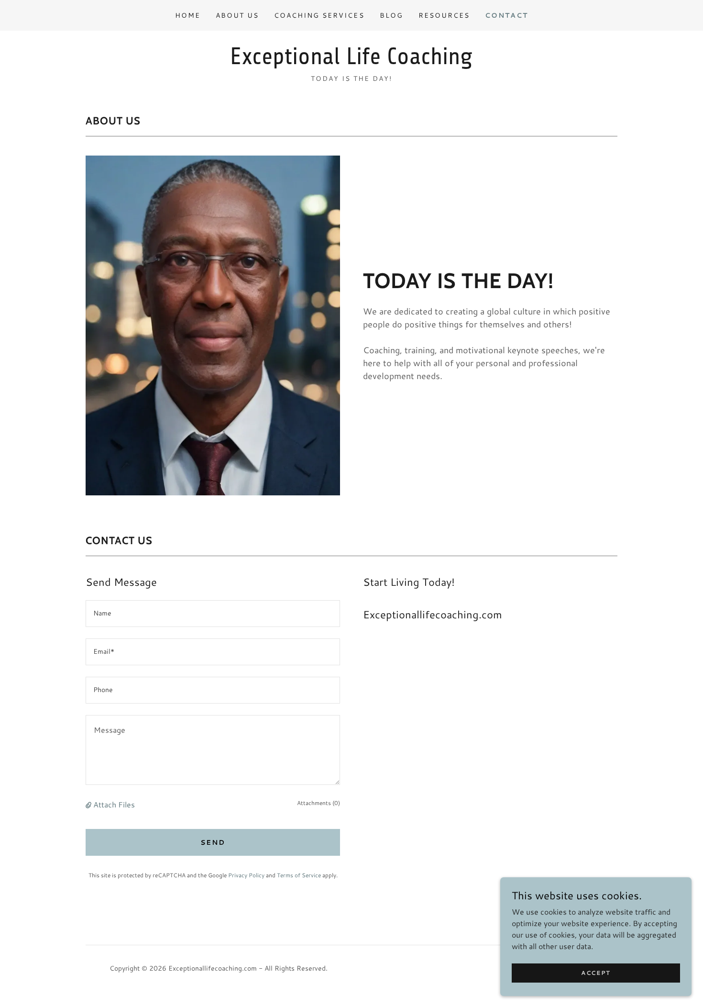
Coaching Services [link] (319, 15)
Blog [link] (391, 15)
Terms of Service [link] (299, 875)
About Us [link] (237, 15)
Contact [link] (506, 15)
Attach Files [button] (114, 804)
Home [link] (187, 15)
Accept (596, 973)
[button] (89, 804)
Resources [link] (444, 15)
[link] (351, 61)
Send (212, 842)
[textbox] (213, 613)
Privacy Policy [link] (246, 875)
